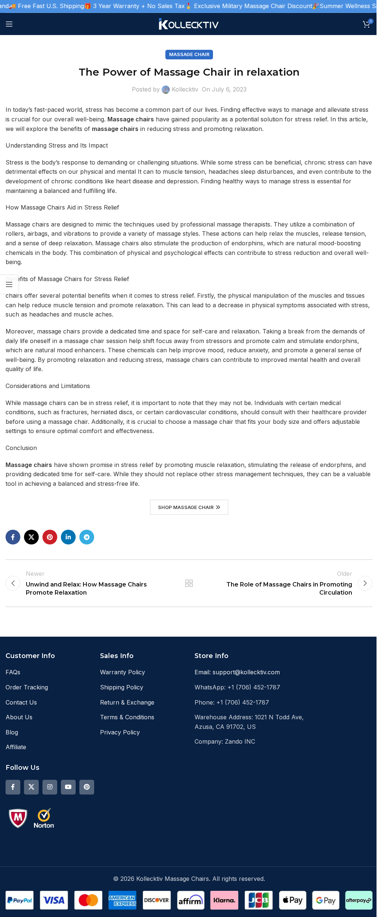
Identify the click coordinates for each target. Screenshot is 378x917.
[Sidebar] (9, 284)
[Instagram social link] (49, 787)
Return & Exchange (127, 702)
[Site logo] (189, 23)
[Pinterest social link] (49, 537)
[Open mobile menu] (9, 24)
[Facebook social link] (13, 537)
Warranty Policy (122, 672)
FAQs (13, 672)
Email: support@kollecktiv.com (237, 672)
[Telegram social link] (86, 537)
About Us (19, 717)
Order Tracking (27, 687)
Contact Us (21, 702)
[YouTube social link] (68, 787)
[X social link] (31, 537)
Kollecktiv (185, 89)
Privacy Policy (120, 732)
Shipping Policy (121, 687)
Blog (12, 732)
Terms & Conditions (127, 717)
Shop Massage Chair (186, 507)
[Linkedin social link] (68, 537)
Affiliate (16, 747)
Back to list (189, 583)
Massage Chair (189, 54)
